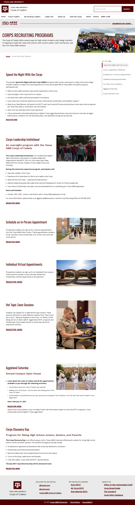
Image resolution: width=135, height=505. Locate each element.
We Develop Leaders (32, 17)
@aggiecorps (44, 489)
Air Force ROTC (77, 488)
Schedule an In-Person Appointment (117, 75)
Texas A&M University (14, 2)
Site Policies (75, 502)
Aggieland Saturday (110, 89)
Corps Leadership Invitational (114, 70)
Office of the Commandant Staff (118, 485)
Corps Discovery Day (111, 94)
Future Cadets (14, 17)
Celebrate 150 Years (121, 23)
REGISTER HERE (13, 203)
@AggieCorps (44, 485)
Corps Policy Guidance (113, 495)
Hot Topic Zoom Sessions (112, 84)
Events (96, 17)
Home (3, 17)
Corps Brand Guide (112, 488)
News (88, 17)
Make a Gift (105, 17)
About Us (61, 17)
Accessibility (87, 502)
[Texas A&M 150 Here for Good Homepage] (10, 23)
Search (126, 9)
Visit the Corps (76, 17)
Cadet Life (49, 17)
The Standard (110, 491)
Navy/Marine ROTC (79, 491)
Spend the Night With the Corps (116, 65)
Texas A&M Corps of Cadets (50, 493)
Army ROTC (76, 485)
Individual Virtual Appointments (114, 79)
